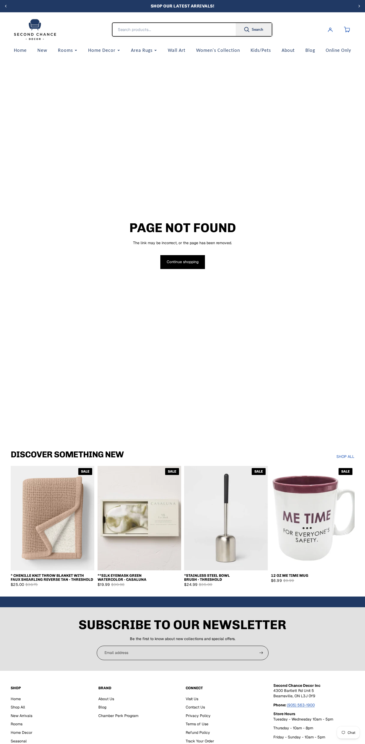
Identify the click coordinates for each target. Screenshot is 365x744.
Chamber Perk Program (118, 715)
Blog (310, 50)
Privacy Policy (198, 715)
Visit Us (192, 698)
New (42, 50)
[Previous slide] (6, 6)
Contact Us (195, 707)
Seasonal (19, 741)
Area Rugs (142, 50)
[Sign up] (261, 653)
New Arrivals (21, 715)
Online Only (338, 50)
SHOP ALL (345, 456)
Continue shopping (183, 261)
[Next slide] (359, 6)
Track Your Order (200, 741)
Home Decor (101, 50)
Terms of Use (197, 724)
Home (20, 50)
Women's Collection (218, 50)
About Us (106, 698)
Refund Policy (198, 732)
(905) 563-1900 (301, 705)
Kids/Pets (261, 50)
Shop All (18, 707)
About (288, 50)
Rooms (65, 50)
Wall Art (176, 50)
